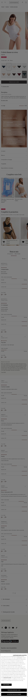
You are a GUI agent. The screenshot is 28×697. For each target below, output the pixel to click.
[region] (14, 675)
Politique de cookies (7, 677)
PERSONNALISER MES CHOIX (14, 690)
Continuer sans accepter (20, 655)
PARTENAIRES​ (6, 684)
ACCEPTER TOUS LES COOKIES (14, 694)
